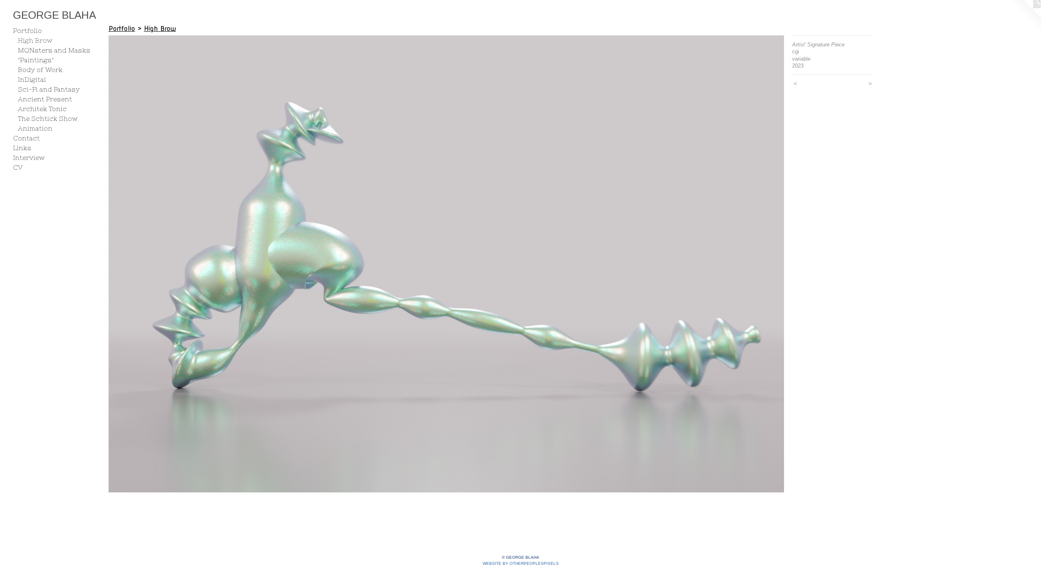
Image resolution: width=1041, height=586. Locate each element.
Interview (29, 157)
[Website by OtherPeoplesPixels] (1024, 16)
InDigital (32, 79)
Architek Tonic (42, 108)
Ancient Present (45, 99)
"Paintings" (36, 59)
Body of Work (40, 69)
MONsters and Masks (54, 50)
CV (18, 167)
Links (22, 147)
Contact (26, 138)
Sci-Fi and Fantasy (49, 89)
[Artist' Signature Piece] (446, 263)
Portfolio (27, 30)
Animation (35, 128)
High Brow (35, 40)
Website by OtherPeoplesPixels (521, 563)
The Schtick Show (48, 118)
